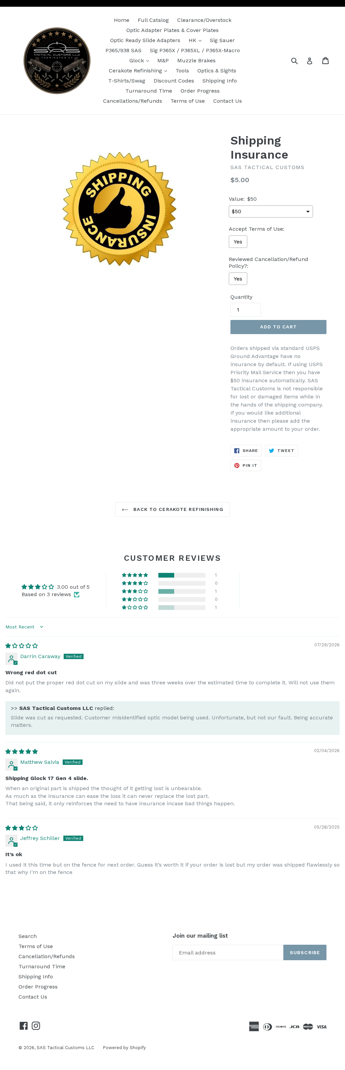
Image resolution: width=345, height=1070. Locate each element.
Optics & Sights (216, 70)
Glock (140, 60)
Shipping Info (219, 80)
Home (121, 20)
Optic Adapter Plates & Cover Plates (172, 30)
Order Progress (200, 91)
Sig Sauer (222, 40)
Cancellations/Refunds (132, 101)
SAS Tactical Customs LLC (65, 1047)
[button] (135, 575)
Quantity (241, 297)
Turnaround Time (148, 91)
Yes (238, 241)
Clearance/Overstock (204, 20)
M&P (163, 60)
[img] (21, 646)
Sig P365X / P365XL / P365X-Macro (195, 50)
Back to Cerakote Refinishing (177, 509)
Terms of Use (187, 101)
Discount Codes (174, 80)
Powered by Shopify (124, 1047)
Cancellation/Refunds (47, 956)
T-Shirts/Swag (126, 80)
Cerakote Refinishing (139, 70)
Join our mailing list (200, 935)
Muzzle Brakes (196, 60)
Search (28, 936)
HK (197, 40)
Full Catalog (153, 20)
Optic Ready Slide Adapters (145, 40)
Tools (182, 70)
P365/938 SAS (123, 50)
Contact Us (227, 101)
